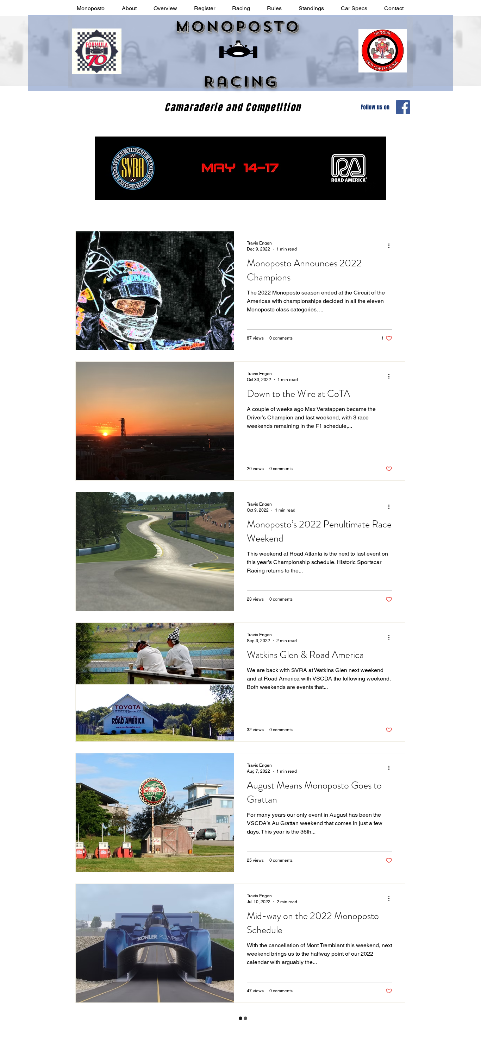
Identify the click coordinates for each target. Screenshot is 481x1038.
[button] (129, 8)
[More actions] (391, 245)
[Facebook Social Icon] (403, 107)
